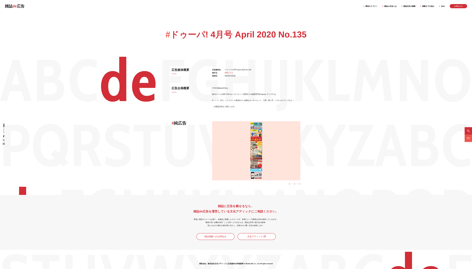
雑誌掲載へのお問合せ (215, 236)
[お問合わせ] (468, 138)
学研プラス (229, 73)
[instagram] (4, 144)
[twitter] (4, 140)
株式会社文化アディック (217, 263)
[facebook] (3, 136)
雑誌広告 (15, 6)
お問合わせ (458, 6)
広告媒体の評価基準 (235, 263)
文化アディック (255, 236)
